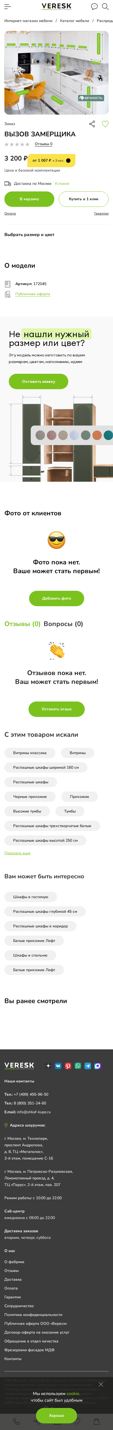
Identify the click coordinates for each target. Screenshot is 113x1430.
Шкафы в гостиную (30, 897)
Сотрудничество (19, 1306)
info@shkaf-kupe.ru (34, 1112)
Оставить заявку (38, 381)
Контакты (12, 1358)
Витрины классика (30, 752)
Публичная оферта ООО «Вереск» (35, 1323)
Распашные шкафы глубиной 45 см (45, 911)
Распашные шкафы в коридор (40, 926)
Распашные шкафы (30, 782)
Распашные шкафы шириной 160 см (46, 767)
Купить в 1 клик (83, 199)
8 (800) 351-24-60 (30, 1103)
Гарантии (101, 213)
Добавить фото (56, 598)
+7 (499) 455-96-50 (31, 1094)
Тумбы (70, 811)
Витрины (78, 752)
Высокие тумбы (27, 811)
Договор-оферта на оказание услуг (36, 1332)
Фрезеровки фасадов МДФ (29, 1350)
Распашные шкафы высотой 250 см (45, 840)
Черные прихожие (30, 796)
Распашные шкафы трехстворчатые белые (52, 825)
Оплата (10, 213)
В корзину (29, 199)
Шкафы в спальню (30, 955)
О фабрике (14, 1261)
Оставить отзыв (57, 709)
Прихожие (79, 796)
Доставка (13, 1279)
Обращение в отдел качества (31, 1341)
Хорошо (56, 1415)
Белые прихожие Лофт (34, 940)
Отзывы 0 (43, 144)
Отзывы (11, 1270)
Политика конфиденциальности (33, 1314)
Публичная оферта (32, 294)
